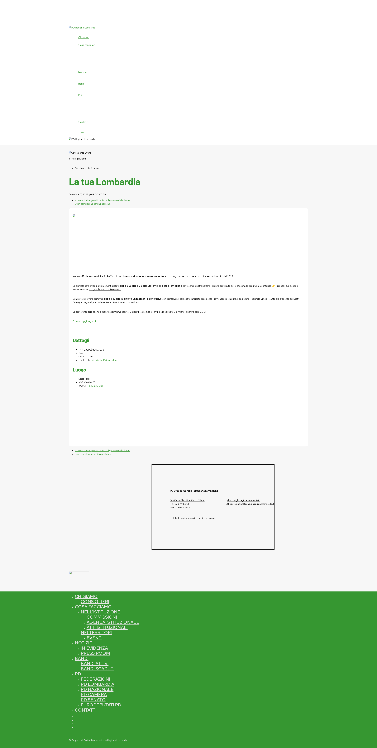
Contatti (86, 710)
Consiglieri (95, 601)
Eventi (94, 638)
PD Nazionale (97, 689)
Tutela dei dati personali (182, 518)
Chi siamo (86, 596)
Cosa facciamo (93, 607)
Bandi (82, 658)
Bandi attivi (95, 663)
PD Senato (93, 700)
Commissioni (102, 617)
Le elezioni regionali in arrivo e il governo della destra (102, 200)
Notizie (83, 643)
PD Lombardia (97, 684)
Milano (115, 360)
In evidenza (94, 648)
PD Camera (94, 694)
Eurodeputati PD (101, 705)
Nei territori (96, 632)
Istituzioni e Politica (100, 360)
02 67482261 (182, 503)
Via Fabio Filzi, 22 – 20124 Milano (187, 500)
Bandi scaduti (97, 669)
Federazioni (95, 679)
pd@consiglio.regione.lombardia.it (243, 500)
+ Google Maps (95, 385)
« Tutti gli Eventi (77, 158)
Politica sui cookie (207, 518)
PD (78, 674)
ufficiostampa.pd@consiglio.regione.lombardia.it (250, 503)
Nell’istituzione (100, 612)
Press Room (95, 653)
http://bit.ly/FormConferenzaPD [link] (105, 289)
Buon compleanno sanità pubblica (93, 203)
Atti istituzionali (107, 627)
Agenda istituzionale (113, 622)
